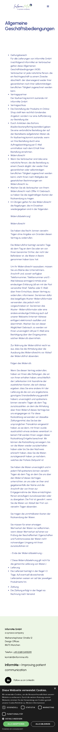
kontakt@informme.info (16, 657)
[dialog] (29, 709)
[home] (22, 7)
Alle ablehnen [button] (43, 724)
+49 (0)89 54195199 (22, 652)
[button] (48, 6)
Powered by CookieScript (12, 729)
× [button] (55, 688)
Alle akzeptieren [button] (16, 724)
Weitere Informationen (35, 703)
